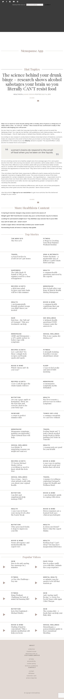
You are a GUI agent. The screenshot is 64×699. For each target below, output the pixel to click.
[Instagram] (9, 1)
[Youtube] (14, 1)
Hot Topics (32, 69)
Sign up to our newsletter (22, 192)
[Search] (21, 12)
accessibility (31, 661)
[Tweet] (28, 101)
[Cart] (49, 25)
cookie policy (31, 663)
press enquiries (31, 678)
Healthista (37, 693)
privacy (31, 659)
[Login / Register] (49, 12)
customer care (31, 675)
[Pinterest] (17, 1)
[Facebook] (6, 1)
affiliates (31, 673)
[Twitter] (3, 1)
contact (31, 671)
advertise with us (31, 653)
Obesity (27, 140)
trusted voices (31, 651)
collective (31, 649)
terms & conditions (31, 666)
